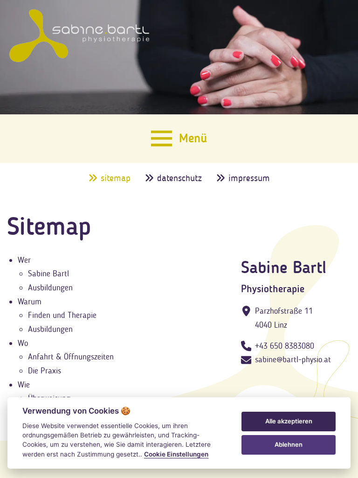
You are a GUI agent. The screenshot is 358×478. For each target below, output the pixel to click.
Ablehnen (289, 444)
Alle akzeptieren (288, 421)
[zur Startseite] (79, 35)
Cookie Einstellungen (176, 454)
